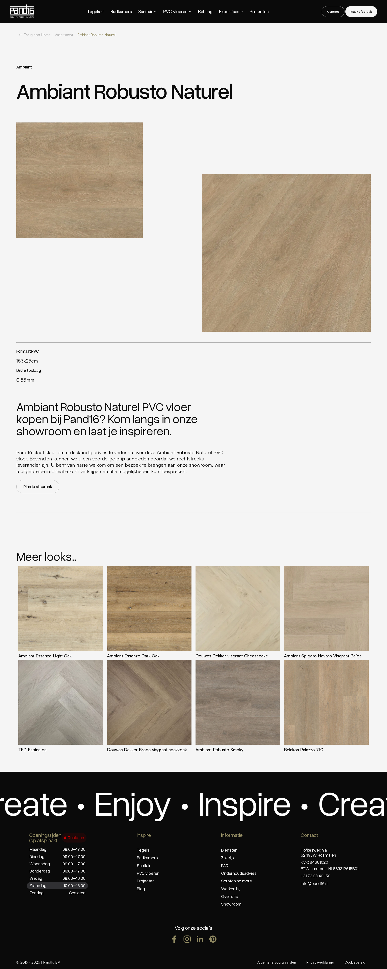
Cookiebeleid (354, 962)
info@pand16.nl (314, 883)
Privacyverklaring (320, 962)
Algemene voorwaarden (276, 962)
